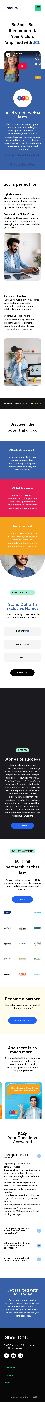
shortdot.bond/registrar (16, 1176)
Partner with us (22, 1020)
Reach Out (22, 672)
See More (22, 825)
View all (22, 899)
